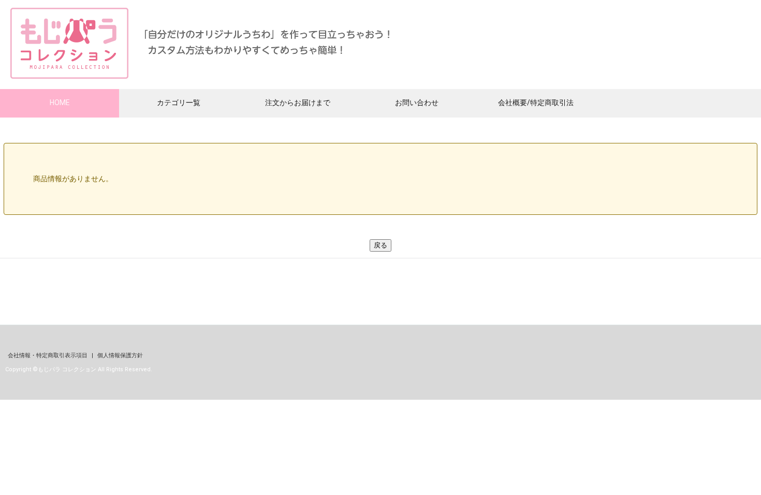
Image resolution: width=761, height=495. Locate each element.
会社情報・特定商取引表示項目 (48, 355)
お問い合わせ (416, 102)
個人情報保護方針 (120, 355)
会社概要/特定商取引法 (536, 102)
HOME (60, 102)
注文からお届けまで (297, 102)
